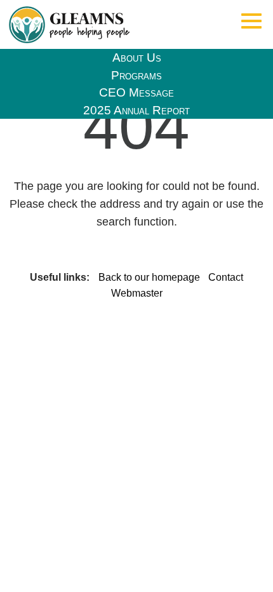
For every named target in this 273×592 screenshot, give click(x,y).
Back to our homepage (150, 277)
